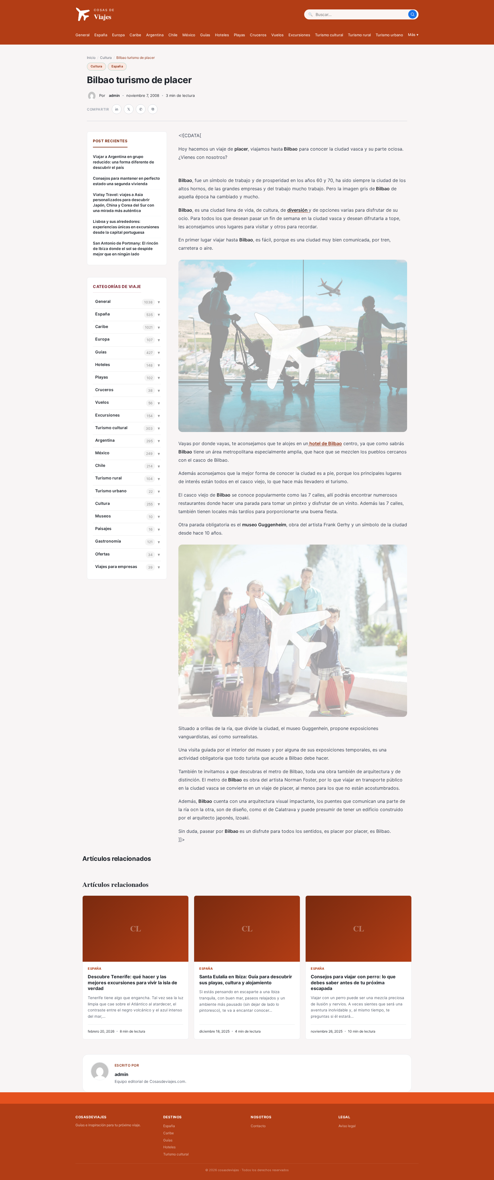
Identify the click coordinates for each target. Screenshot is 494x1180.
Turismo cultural (329, 35)
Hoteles (222, 35)
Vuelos (277, 35)
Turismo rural (359, 35)
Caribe (135, 35)
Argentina (155, 35)
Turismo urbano (389, 35)
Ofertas (102, 553)
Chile (173, 35)
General (82, 35)
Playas (239, 35)
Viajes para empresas (116, 566)
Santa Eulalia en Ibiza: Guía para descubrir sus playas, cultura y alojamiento (245, 979)
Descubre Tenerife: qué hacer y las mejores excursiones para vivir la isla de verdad (132, 982)
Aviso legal (347, 1126)
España (100, 35)
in (116, 109)
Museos (103, 515)
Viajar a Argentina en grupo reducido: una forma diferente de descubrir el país (123, 162)
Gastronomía (108, 541)
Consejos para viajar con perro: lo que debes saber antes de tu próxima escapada (353, 982)
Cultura (106, 57)
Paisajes (103, 528)
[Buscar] (412, 14)
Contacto (258, 1126)
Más (413, 34)
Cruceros (258, 35)
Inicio (91, 57)
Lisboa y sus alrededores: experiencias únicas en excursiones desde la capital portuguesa (126, 227)
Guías (205, 35)
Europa (118, 35)
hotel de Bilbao (325, 443)
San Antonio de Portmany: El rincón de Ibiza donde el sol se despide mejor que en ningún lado (125, 248)
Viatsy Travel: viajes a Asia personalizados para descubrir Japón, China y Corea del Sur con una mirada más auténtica (123, 202)
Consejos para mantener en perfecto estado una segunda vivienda (126, 181)
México (188, 35)
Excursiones (299, 35)
